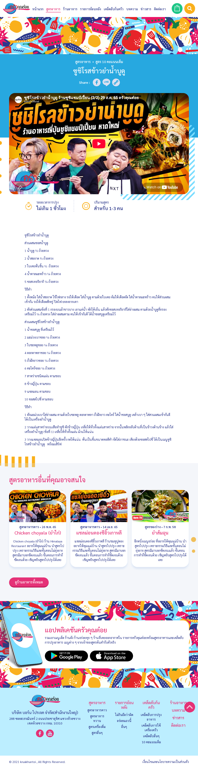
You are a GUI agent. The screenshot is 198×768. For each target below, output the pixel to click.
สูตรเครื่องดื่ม (97, 727)
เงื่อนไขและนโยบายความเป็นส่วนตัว (165, 762)
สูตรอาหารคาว (29, 527)
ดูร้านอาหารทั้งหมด (29, 582)
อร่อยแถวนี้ (124, 721)
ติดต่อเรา (178, 725)
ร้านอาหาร (70, 9)
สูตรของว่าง (153, 527)
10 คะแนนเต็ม (151, 742)
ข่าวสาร (146, 9)
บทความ (132, 9)
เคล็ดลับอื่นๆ (151, 736)
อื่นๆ (124, 727)
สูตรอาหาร (83, 61)
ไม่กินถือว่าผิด (124, 715)
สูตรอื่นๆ (97, 733)
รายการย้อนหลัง (124, 705)
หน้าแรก (38, 9)
